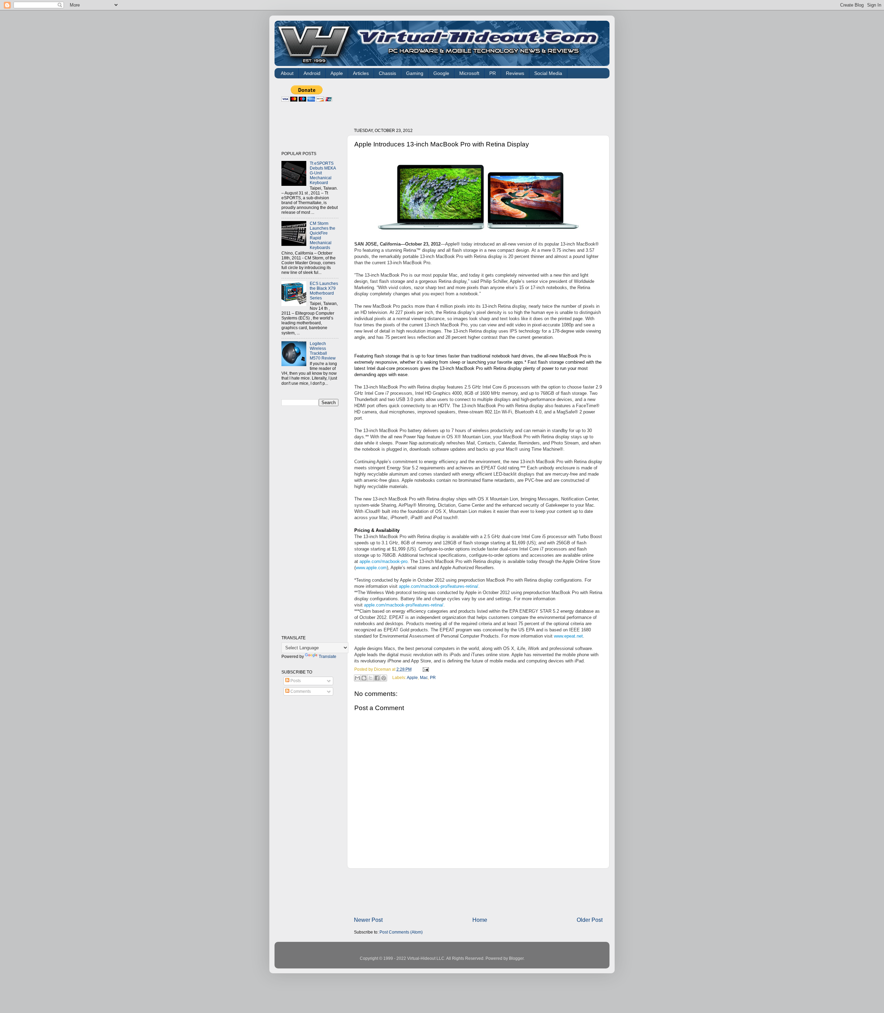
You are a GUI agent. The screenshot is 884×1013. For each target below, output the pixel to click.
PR (492, 73)
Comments (300, 691)
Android (312, 73)
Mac (424, 677)
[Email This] (357, 678)
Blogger (516, 958)
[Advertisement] (479, 100)
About (287, 73)
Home (479, 920)
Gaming (414, 73)
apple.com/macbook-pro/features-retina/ (438, 586)
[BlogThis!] (364, 678)
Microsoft (469, 73)
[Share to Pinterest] (383, 678)
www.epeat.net (568, 636)
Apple (336, 73)
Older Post (590, 920)
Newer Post (368, 920)
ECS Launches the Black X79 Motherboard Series (324, 290)
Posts (295, 680)
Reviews (515, 73)
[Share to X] (370, 678)
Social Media (548, 73)
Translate (327, 656)
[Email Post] (425, 669)
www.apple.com (371, 567)
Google (441, 73)
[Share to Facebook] (377, 678)
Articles (361, 73)
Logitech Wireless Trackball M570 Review (323, 350)
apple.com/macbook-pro (383, 561)
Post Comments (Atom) (401, 932)
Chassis (387, 73)
